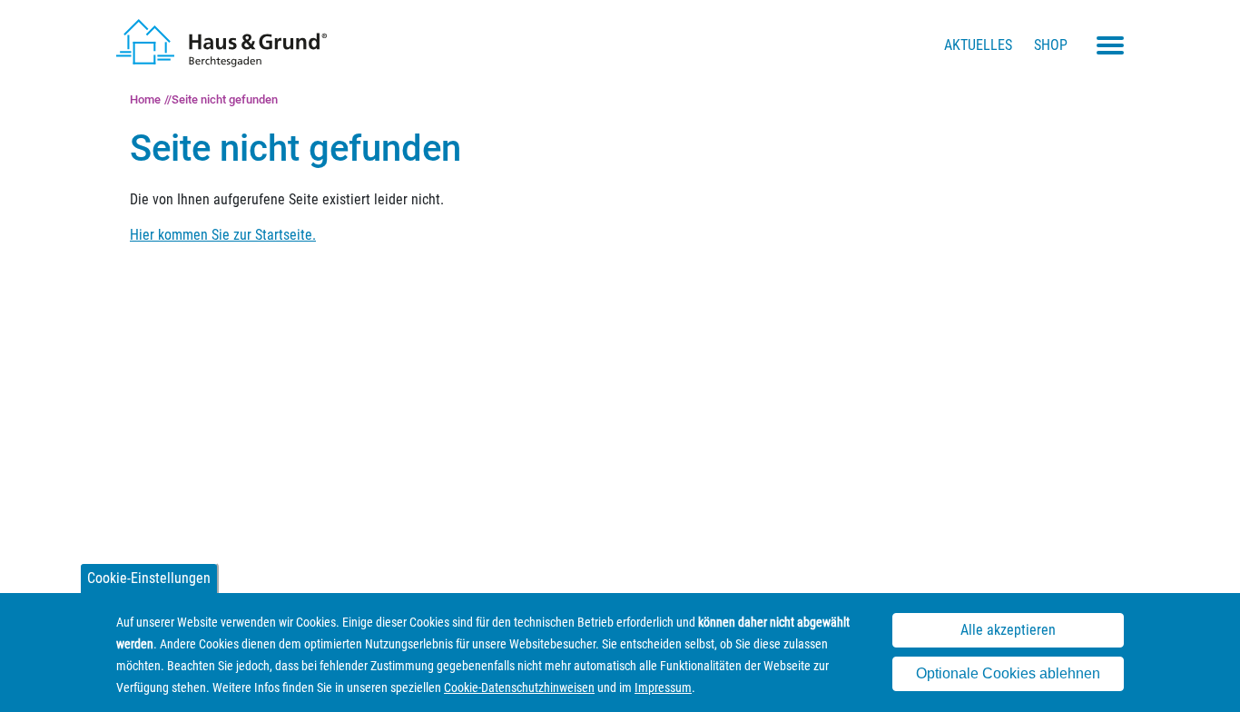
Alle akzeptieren (1008, 630)
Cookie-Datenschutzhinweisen (519, 687)
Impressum (663, 687)
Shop (1051, 45)
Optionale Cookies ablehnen (1008, 674)
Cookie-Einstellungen (149, 578)
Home (145, 99)
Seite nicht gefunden (225, 99)
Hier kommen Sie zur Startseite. (223, 234)
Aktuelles (978, 45)
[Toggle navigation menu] (1110, 45)
